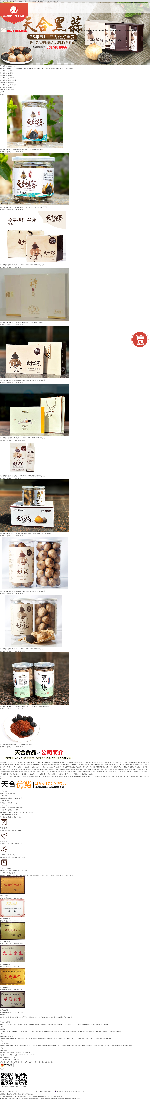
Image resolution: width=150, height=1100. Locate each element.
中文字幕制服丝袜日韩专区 (73, 1098)
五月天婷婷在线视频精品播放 (29, 1098)
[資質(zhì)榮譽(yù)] (12, 893)
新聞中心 (102, 30)
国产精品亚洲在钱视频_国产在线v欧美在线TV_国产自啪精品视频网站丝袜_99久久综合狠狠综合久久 (31, 1)
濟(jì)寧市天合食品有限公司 (8, 1091)
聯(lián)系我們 (136, 32)
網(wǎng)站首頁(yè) (76, 32)
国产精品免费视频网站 (57, 1098)
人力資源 (128, 30)
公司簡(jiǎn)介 (85, 32)
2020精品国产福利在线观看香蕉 (10, 1098)
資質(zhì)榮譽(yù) (110, 32)
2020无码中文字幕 (44, 1098)
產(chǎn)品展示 (93, 32)
